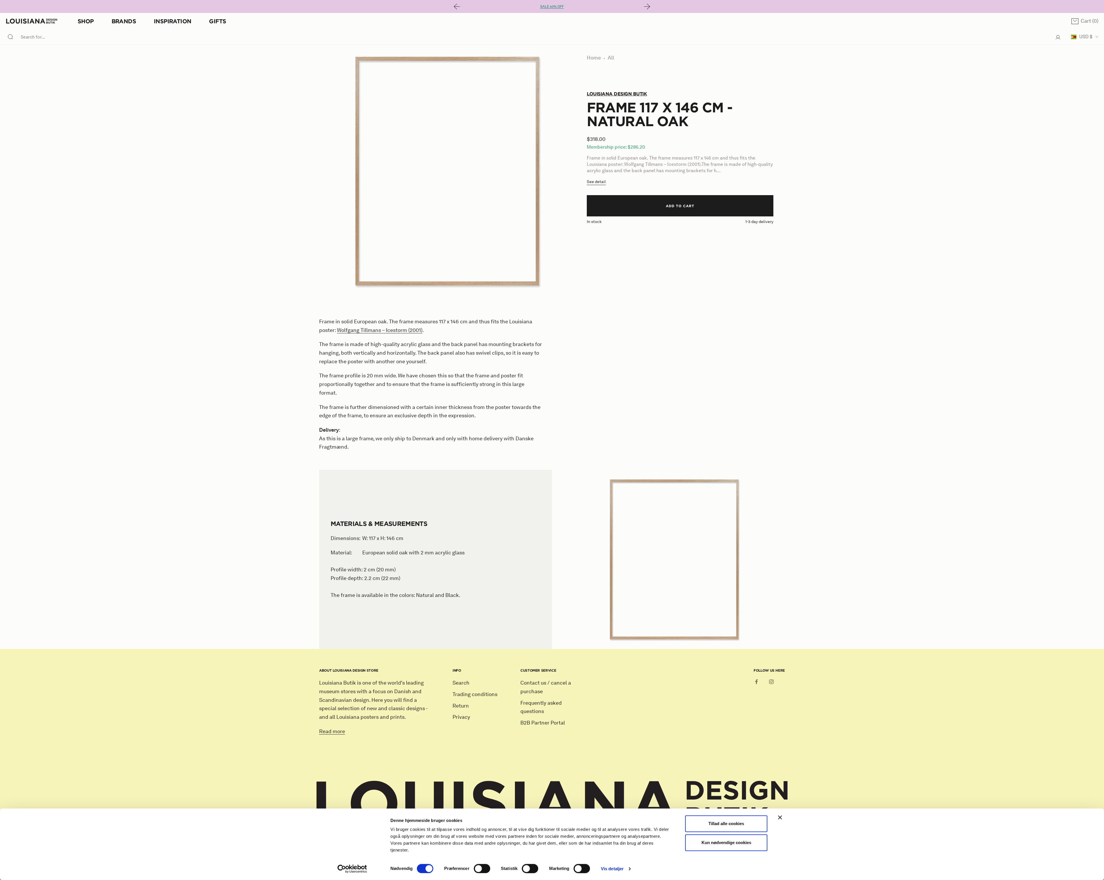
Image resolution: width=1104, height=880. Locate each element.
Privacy (461, 717)
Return (461, 706)
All (611, 58)
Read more (332, 731)
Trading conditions (475, 694)
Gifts (217, 21)
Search (461, 683)
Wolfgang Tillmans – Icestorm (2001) (379, 330)
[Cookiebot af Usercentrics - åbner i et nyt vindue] (352, 868)
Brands (124, 21)
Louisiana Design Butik (617, 94)
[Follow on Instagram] (771, 682)
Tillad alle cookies (726, 823)
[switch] (482, 868)
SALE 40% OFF (552, 6)
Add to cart (680, 205)
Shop (86, 21)
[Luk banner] (780, 817)
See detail (596, 181)
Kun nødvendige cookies (726, 842)
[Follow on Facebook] (756, 682)
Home (594, 58)
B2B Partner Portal (542, 723)
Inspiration (172, 21)
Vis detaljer (612, 868)
